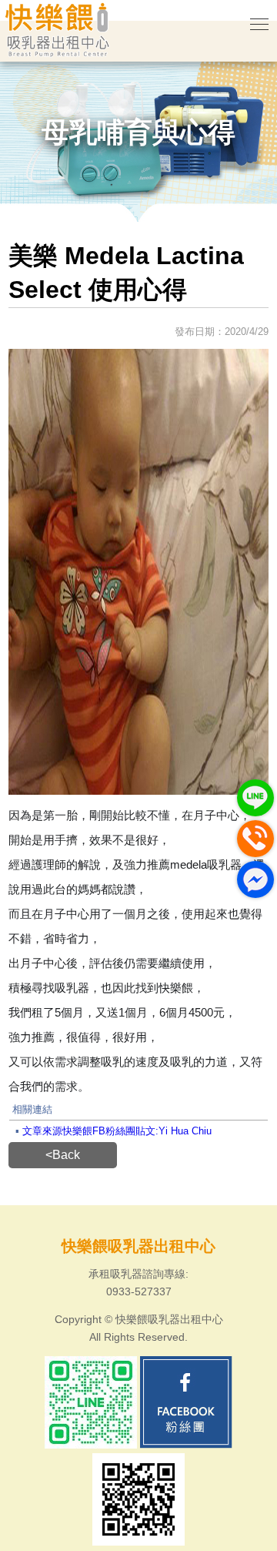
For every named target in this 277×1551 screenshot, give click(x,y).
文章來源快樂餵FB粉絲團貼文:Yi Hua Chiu (117, 1131)
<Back (62, 1154)
